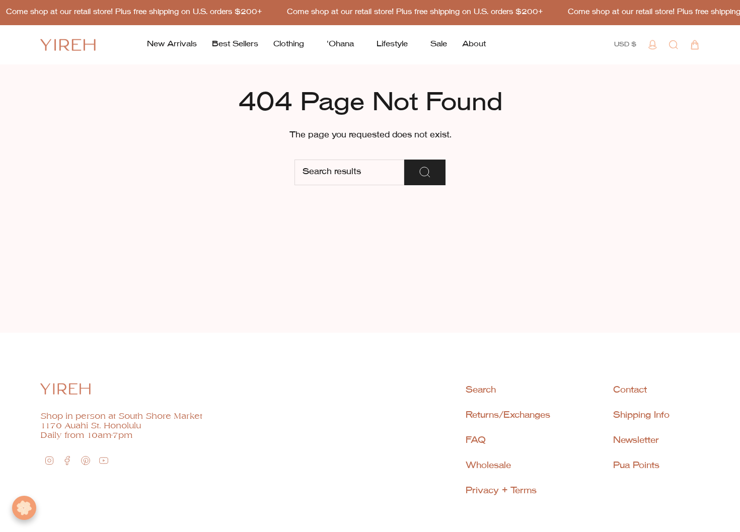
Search (481, 390)
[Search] (425, 172)
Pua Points (636, 466)
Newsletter (636, 440)
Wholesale (488, 466)
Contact (630, 390)
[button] (289, 45)
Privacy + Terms (501, 491)
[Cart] (694, 44)
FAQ (476, 440)
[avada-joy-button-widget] (24, 508)
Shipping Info (641, 415)
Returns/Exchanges (508, 415)
